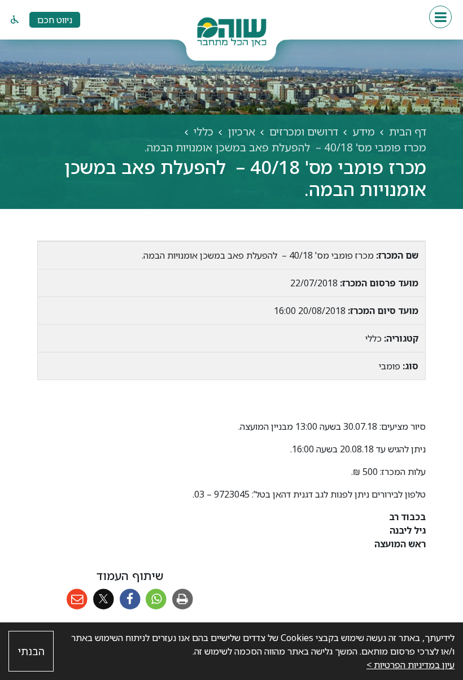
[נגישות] (15, 20)
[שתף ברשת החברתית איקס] (103, 599)
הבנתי (31, 651)
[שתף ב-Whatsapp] (156, 599)
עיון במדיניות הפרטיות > (410, 665)
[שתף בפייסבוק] (130, 599)
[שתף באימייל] (77, 599)
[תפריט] (440, 17)
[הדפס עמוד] (183, 599)
